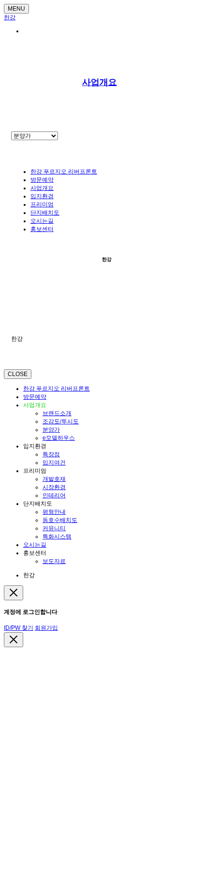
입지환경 (42, 196)
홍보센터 (42, 229)
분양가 (51, 429)
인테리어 (54, 495)
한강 (9, 17)
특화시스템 (57, 536)
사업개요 (99, 82)
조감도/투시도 (61, 421)
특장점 (51, 454)
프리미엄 (42, 204)
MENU (16, 8)
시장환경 (54, 487)
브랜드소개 (57, 413)
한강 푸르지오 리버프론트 (63, 171)
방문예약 (42, 179)
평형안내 (54, 511)
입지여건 (54, 462)
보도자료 (54, 561)
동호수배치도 (60, 520)
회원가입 (46, 627)
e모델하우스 (59, 438)
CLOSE (18, 374)
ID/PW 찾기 (18, 627)
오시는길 (42, 221)
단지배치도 (44, 212)
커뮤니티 (54, 528)
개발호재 (54, 479)
